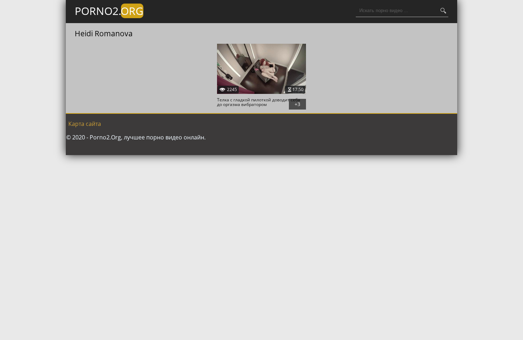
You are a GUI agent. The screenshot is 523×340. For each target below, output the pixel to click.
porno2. (109, 11)
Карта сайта (84, 124)
